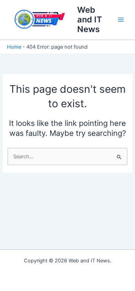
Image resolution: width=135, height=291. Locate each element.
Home (14, 47)
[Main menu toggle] (121, 19)
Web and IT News (89, 19)
